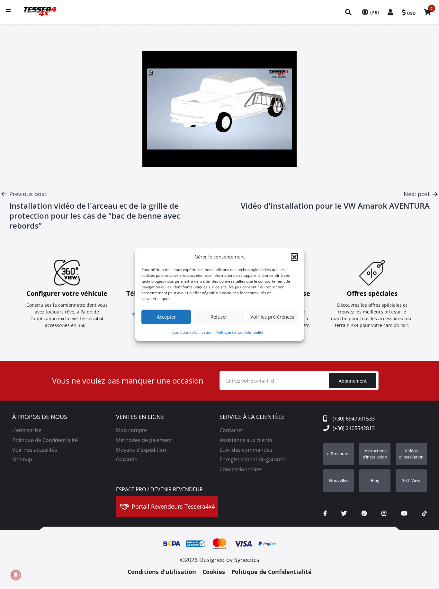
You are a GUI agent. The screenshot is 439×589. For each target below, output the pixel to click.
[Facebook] (325, 513)
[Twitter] (344, 513)
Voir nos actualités (34, 449)
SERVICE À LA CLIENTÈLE (252, 417)
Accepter (166, 316)
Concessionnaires (241, 469)
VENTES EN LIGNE (140, 417)
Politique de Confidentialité (240, 332)
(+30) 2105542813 (354, 428)
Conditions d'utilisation (162, 571)
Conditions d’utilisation (192, 332)
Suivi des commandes (246, 449)
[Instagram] (383, 513)
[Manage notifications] (16, 575)
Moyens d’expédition (141, 449)
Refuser (219, 316)
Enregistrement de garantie (253, 459)
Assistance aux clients (246, 440)
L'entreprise (26, 430)
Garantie (126, 459)
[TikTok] (424, 513)
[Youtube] (404, 513)
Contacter (232, 430)
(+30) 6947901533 (354, 418)
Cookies (213, 571)
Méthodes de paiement (144, 440)
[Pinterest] (364, 513)
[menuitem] (348, 12)
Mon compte (131, 430)
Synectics (246, 560)
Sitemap (22, 459)
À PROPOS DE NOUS (39, 417)
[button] (294, 257)
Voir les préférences (272, 316)
